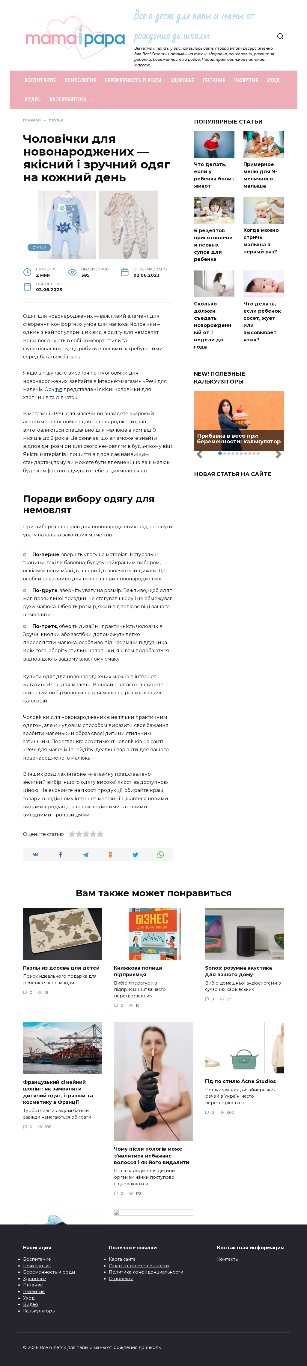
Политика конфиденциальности (146, 1272)
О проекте (121, 1278)
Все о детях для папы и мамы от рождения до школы (194, 25)
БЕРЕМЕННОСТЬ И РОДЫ (133, 80)
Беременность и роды (49, 1272)
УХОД (273, 80)
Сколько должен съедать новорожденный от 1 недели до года (212, 325)
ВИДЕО (32, 99)
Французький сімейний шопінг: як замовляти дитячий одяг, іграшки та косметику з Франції (58, 1092)
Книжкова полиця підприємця (138, 971)
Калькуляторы (39, 1311)
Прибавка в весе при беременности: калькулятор (239, 439)
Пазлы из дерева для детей (61, 968)
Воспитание (37, 1259)
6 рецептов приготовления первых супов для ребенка (213, 245)
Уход (28, 1298)
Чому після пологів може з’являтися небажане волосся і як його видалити (151, 1155)
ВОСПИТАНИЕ (40, 80)
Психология (37, 1265)
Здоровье (34, 1278)
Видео (30, 1304)
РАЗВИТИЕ (246, 80)
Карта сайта (122, 1259)
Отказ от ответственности (139, 1265)
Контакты (228, 1259)
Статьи (39, 247)
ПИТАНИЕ (214, 80)
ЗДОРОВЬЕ (182, 80)
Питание (33, 1285)
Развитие (34, 1291)
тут (58, 389)
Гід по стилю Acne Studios (240, 1081)
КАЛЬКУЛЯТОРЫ (67, 99)
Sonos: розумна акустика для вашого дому (238, 971)
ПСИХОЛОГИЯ (80, 80)
